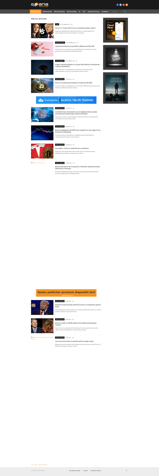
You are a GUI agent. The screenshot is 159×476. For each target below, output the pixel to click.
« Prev (32, 465)
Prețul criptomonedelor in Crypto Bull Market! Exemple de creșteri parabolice (77, 65)
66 (41, 465)
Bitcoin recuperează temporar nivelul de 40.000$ (73, 83)
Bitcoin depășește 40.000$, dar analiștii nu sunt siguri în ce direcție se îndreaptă (77, 131)
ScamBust (105, 11)
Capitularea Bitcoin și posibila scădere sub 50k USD (74, 46)
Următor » (45, 465)
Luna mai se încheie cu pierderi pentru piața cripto (74, 341)
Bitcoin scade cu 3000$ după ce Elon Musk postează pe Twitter (75, 324)
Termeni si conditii (96, 470)
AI (79, 11)
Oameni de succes (93, 11)
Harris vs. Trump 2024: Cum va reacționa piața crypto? (75, 28)
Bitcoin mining (71, 11)
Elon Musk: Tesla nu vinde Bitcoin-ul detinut (72, 148)
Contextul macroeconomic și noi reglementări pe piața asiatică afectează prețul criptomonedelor (76, 113)
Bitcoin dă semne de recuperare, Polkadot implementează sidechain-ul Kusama (77, 167)
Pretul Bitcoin (35, 11)
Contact (85, 470)
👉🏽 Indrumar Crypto (74, 470)
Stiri (84, 11)
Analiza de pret (60, 42)
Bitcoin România (59, 11)
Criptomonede (47, 11)
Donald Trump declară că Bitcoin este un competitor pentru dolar (78, 306)
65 (39, 465)
